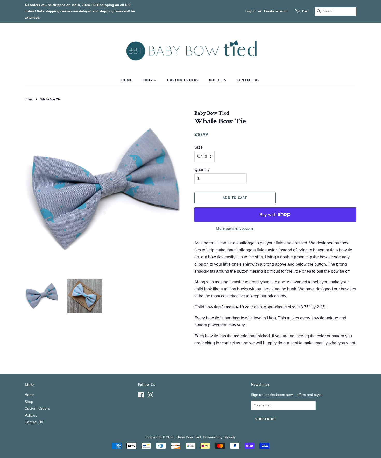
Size (198, 147)
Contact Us (248, 80)
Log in (250, 11)
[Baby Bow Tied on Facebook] (141, 396)
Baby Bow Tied (189, 437)
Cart (305, 11)
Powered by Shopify (219, 437)
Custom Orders (183, 80)
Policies (217, 80)
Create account (276, 11)
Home (126, 80)
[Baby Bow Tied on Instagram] (150, 396)
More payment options (235, 228)
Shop (148, 80)
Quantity (202, 169)
